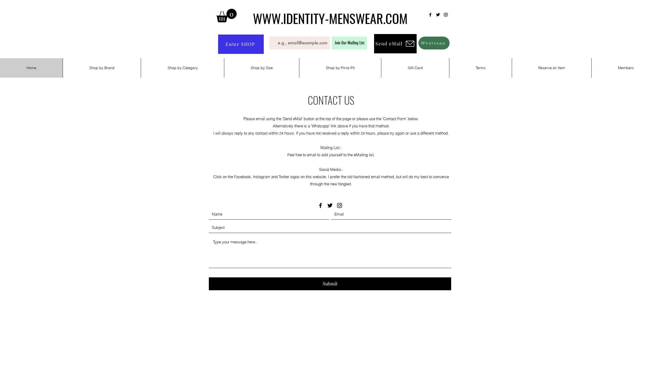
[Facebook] (430, 14)
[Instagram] (445, 14)
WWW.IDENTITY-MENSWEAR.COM (330, 18)
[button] (226, 15)
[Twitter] (438, 14)
